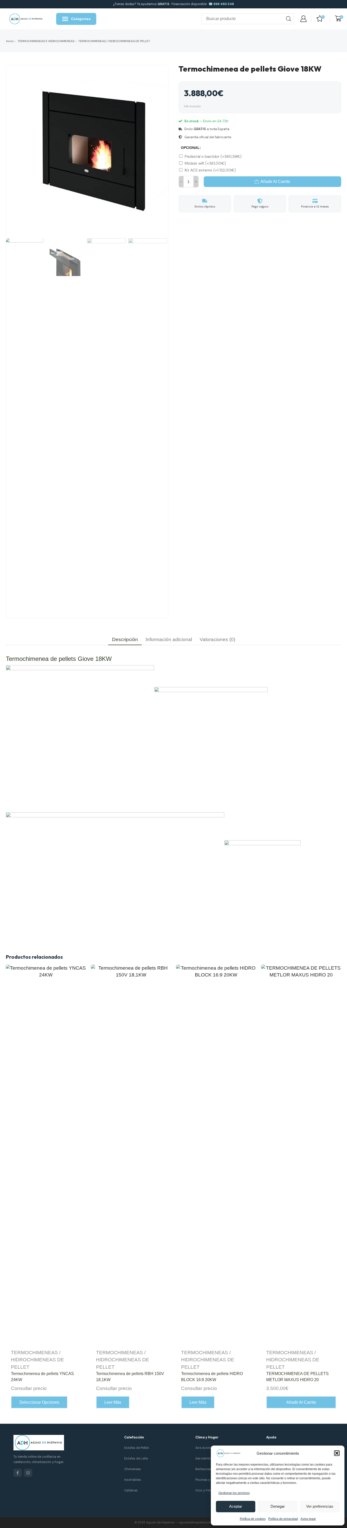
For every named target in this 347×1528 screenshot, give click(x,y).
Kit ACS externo (210, 170)
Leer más (112, 1402)
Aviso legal (308, 1519)
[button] (336, 1453)
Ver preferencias (319, 1506)
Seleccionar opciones (39, 1402)
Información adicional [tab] (169, 639)
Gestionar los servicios (234, 1493)
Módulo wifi (205, 163)
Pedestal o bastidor (213, 156)
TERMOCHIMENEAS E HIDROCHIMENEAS (46, 41)
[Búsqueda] (288, 19)
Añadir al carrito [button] (301, 1402)
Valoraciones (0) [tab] (217, 639)
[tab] (125, 639)
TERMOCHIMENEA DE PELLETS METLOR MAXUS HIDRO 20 (297, 1376)
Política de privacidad (283, 1519)
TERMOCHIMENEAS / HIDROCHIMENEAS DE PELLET (114, 41)
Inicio (10, 41)
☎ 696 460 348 (221, 4)
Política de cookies (253, 1519)
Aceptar (235, 1506)
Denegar (278, 1506)
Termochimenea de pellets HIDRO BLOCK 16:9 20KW (212, 1376)
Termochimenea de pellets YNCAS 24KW (42, 1376)
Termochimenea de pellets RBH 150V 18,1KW (130, 1376)
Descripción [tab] (125, 639)
